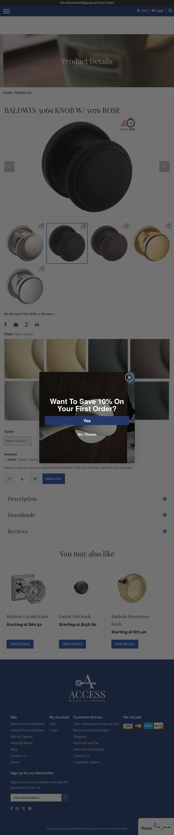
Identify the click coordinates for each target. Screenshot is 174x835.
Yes (87, 420)
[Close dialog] (129, 377)
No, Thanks (87, 434)
